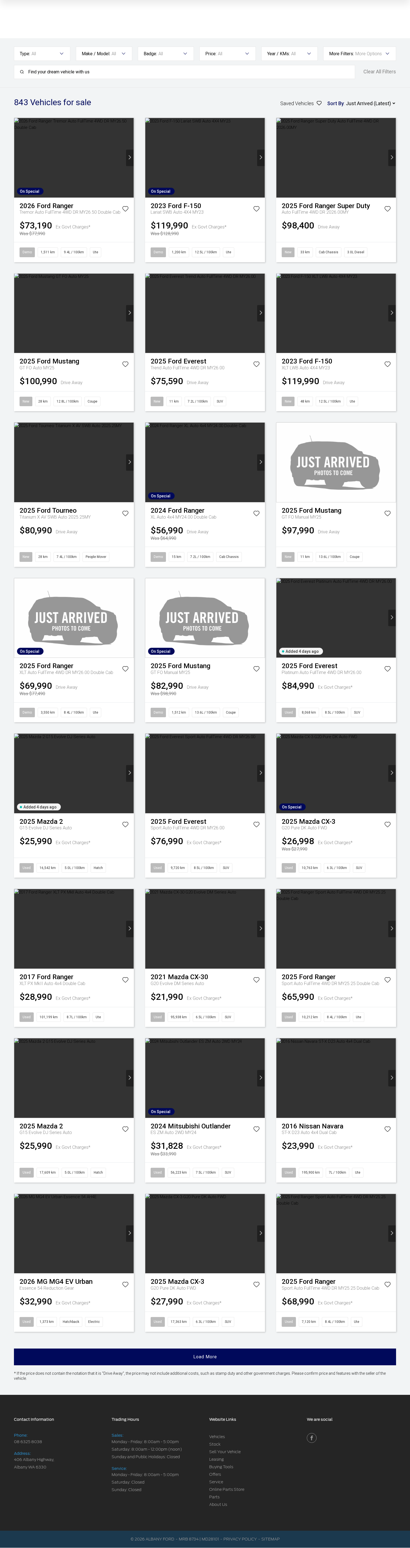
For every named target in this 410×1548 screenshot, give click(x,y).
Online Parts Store (226, 1489)
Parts (214, 1497)
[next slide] (130, 158)
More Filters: (341, 53)
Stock (215, 1444)
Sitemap (270, 1539)
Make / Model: (96, 53)
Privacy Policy (240, 1539)
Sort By (335, 103)
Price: (210, 53)
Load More (205, 1356)
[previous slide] (18, 158)
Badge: (150, 53)
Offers (215, 1474)
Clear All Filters (379, 71)
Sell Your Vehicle (225, 1452)
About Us (218, 1504)
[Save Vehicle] (125, 209)
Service (216, 1482)
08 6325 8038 (28, 1441)
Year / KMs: (278, 53)
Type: (25, 53)
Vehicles (217, 1436)
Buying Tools (221, 1467)
